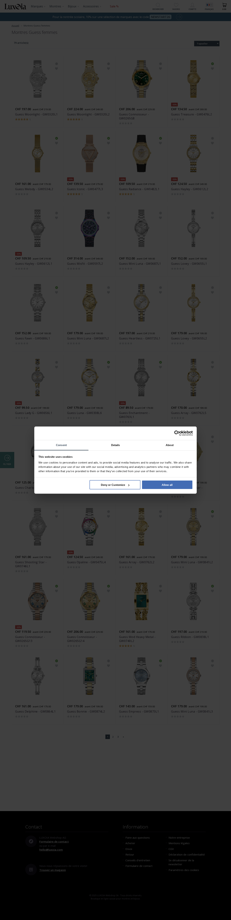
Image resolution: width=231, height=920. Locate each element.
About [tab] (170, 444)
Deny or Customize (113, 484)
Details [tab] (115, 444)
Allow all (167, 484)
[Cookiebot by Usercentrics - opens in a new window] (177, 433)
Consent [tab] (61, 444)
